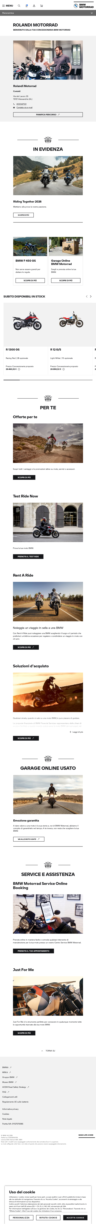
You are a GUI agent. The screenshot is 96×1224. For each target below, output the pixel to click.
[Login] (34, 5)
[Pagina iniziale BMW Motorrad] (84, 6)
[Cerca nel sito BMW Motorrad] (19, 5)
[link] (30, 104)
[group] (26, 339)
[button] (7, 5)
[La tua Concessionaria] (26, 5)
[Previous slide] (15, 60)
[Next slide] (80, 60)
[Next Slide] (90, 296)
